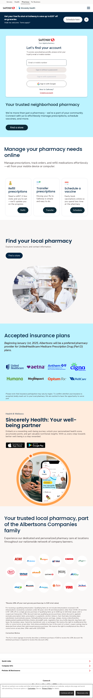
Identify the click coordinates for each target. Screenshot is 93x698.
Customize (31, 689)
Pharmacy (25, 2)
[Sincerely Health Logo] (27, 8)
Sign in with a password (46, 76)
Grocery (9, 2)
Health (17, 2)
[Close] (86, 19)
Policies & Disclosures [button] (11, 670)
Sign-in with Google (48, 84)
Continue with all (67, 693)
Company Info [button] (7, 666)
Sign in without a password (46, 70)
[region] (46, 691)
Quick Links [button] (6, 661)
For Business (35, 2)
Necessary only (82, 693)
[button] (22, 210)
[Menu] (88, 8)
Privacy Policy (47, 689)
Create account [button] (46, 93)
